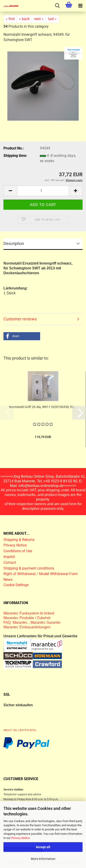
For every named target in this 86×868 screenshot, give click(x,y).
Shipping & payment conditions (28, 568)
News (7, 579)
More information (43, 859)
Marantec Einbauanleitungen (26, 627)
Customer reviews (20, 318)
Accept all (43, 847)
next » (39, 19)
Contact (9, 562)
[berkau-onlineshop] (9, 6)
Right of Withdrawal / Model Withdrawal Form (40, 574)
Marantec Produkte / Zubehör (27, 618)
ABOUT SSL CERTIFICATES (19, 730)
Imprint (9, 557)
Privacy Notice (20, 838)
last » (52, 19)
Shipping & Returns (18, 539)
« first (10, 19)
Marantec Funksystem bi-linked (28, 613)
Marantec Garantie (46, 622)
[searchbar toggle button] (57, 6)
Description (13, 243)
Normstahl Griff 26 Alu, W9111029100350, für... (43, 407)
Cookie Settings (16, 585)
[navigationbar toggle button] (80, 6)
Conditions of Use (17, 551)
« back (24, 19)
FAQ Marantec (16, 622)
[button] (10, 191)
